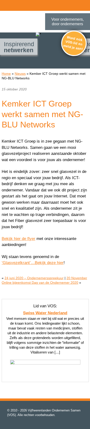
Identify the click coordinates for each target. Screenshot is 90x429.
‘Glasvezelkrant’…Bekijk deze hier (33, 262)
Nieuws (20, 74)
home (16, 4)
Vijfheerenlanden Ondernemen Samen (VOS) (22, 22)
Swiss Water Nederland (45, 313)
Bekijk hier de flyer (18, 238)
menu (6, 4)
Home (6, 74)
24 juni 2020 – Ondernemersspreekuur (34, 278)
